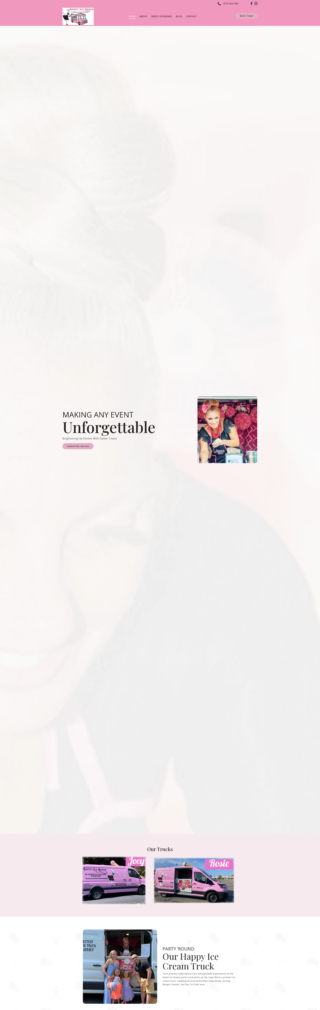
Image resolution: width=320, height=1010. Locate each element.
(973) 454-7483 (230, 3)
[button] (247, 16)
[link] (132, 16)
